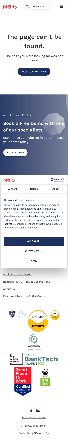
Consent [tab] (12, 188)
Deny (34, 261)
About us (9, 289)
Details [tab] (34, 188)
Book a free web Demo (17, 274)
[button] (27, 6)
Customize (32, 251)
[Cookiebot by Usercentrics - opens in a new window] (50, 180)
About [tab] (55, 188)
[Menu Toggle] (61, 6)
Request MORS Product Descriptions (26, 281)
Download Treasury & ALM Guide (24, 296)
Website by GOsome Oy (34, 433)
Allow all (34, 241)
